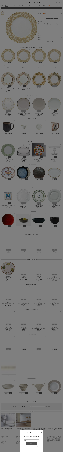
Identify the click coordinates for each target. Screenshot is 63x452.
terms (34, 448)
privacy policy (37, 448)
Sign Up (32, 443)
